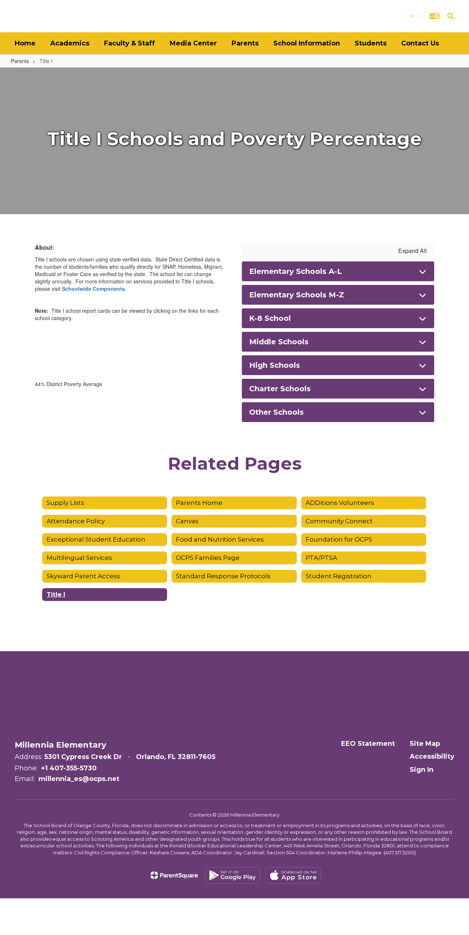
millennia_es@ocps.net (78, 779)
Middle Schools (279, 341)
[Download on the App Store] (293, 875)
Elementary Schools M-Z (296, 294)
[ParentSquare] (174, 875)
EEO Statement (368, 744)
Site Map (425, 744)
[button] (395, 16)
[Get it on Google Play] (232, 875)
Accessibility (432, 756)
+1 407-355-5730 (69, 768)
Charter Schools (280, 388)
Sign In (421, 770)
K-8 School (270, 318)
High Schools (274, 365)
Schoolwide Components (93, 288)
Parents (20, 61)
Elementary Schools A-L (295, 271)
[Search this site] (450, 16)
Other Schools (276, 412)
